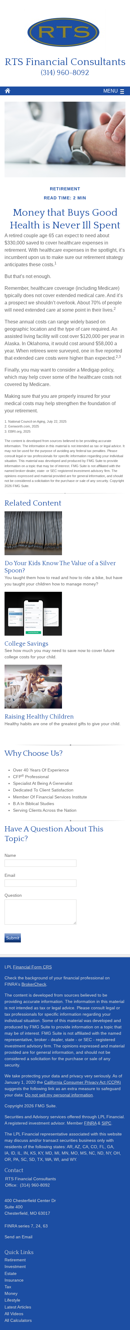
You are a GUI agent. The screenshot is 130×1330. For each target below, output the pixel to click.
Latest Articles (18, 1307)
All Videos (14, 1313)
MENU (110, 90)
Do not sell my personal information (59, 1094)
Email (10, 875)
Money (11, 1293)
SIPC (106, 1123)
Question (13, 895)
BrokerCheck (33, 984)
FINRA (90, 1123)
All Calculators (18, 1320)
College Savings (26, 643)
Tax (8, 1286)
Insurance (14, 1280)
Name (10, 855)
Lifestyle (12, 1300)
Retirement (15, 1259)
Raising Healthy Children (39, 716)
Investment (15, 1266)
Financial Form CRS (32, 967)
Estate (11, 1273)
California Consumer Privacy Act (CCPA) (82, 1082)
